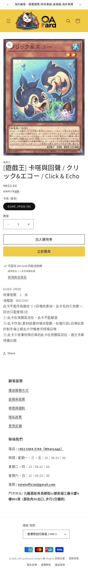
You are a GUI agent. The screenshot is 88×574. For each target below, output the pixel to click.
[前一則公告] (8, 4)
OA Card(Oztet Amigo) (30, 558)
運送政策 (60, 564)
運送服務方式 (19, 390)
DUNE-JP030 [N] (19, 206)
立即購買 (44, 251)
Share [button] (11, 353)
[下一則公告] (80, 4)
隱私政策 (15, 417)
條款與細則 (17, 408)
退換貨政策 (17, 399)
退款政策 (74, 558)
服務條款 (46, 564)
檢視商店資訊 (17, 277)
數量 (6, 216)
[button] (8, 21)
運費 (17, 191)
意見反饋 (15, 426)
